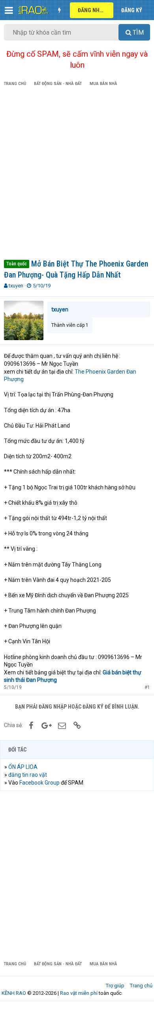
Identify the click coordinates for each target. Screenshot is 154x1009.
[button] (9, 10)
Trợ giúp (115, 986)
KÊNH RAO (14, 993)
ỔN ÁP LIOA (23, 767)
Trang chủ (141, 986)
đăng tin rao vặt (27, 775)
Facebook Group (39, 782)
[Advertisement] (77, 174)
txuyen (16, 286)
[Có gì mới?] (59, 10)
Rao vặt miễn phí (79, 993)
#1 (147, 687)
